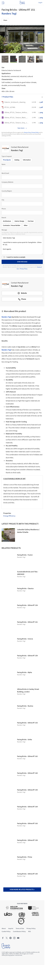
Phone (4, 209)
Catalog (16, 160)
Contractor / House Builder (11, 225)
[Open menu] (2, 2)
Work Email (5, 173)
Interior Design (19, 221)
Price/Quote (7, 160)
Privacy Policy (35, 132)
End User (31, 221)
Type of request (7, 156)
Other (25, 225)
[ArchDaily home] (22, 2)
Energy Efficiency (9, 516)
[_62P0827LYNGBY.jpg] (22, 59)
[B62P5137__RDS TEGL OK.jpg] (13, 59)
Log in (40, 2)
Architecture (7, 221)
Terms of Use (27, 132)
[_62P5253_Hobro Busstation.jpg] (30, 59)
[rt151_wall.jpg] (5, 59)
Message (4, 230)
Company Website (7, 182)
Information (27, 160)
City (3, 200)
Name (3, 164)
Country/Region (7, 191)
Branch (4, 218)
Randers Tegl (9, 14)
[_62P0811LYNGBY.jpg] (39, 59)
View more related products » (22, 889)
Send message (22, 262)
